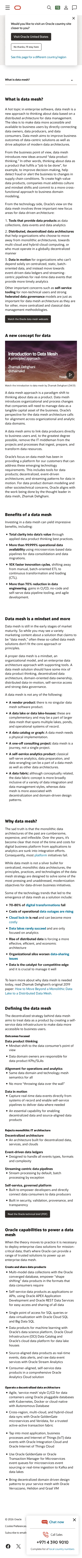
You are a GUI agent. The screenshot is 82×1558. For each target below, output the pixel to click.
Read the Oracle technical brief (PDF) (27, 1214)
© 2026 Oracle (13, 1519)
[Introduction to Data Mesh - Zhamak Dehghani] (41, 361)
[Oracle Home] (17, 8)
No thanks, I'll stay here (26, 47)
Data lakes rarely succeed (27, 928)
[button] (7, 7)
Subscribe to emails (16, 1532)
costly (13, 922)
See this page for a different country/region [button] (38, 57)
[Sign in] (66, 7)
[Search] (49, 7)
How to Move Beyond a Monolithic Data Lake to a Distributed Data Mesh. (38, 991)
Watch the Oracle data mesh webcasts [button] (28, 319)
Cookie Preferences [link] (15, 1526)
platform (40, 855)
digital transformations (43, 905)
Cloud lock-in (18, 917)
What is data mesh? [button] (17, 79)
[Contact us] (74, 7)
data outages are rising (56, 911)
